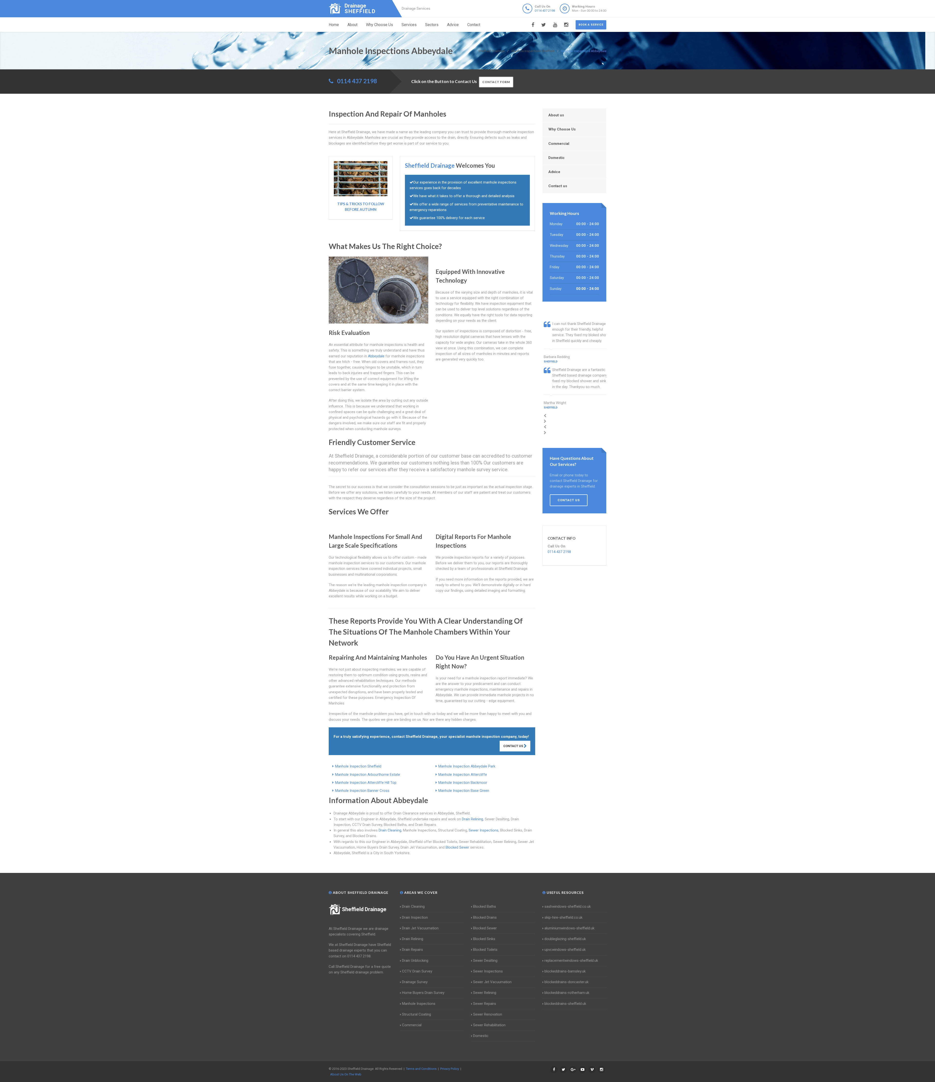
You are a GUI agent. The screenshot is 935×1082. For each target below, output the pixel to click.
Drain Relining (472, 819)
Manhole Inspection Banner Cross (362, 790)
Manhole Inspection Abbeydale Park (466, 766)
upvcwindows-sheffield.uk (565, 949)
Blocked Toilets (485, 949)
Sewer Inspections (483, 830)
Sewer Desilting (485, 960)
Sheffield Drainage (364, 909)
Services (409, 24)
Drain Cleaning (390, 830)
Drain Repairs (412, 949)
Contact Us (513, 746)
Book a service (591, 24)
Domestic (556, 158)
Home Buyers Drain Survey (423, 992)
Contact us (557, 186)
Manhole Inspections (418, 1003)
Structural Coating (416, 1014)
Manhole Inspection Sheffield (358, 766)
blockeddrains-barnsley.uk (565, 971)
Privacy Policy (449, 1069)
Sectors (432, 24)
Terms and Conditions (421, 1069)
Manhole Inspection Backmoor (462, 782)
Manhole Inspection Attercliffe (462, 774)
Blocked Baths (484, 906)
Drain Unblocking (415, 960)
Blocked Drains (485, 917)
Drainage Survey (415, 982)
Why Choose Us (379, 24)
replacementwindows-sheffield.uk (571, 960)
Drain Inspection (415, 917)
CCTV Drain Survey (417, 971)
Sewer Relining (484, 992)
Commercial (558, 143)
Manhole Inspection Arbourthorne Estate (367, 774)
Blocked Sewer (457, 847)
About (352, 24)
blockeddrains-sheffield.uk (565, 1003)
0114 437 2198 (545, 10)
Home (334, 24)
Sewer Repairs (484, 1003)
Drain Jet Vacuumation (420, 928)
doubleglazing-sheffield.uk (565, 939)
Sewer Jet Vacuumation (492, 982)
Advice (453, 24)
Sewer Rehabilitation (489, 1025)
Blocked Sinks (484, 939)
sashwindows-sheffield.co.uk (567, 906)
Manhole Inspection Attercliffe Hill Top (365, 782)
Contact (473, 24)
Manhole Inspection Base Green (463, 790)
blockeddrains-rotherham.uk (566, 992)
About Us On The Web (345, 1074)
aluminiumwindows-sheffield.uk (569, 928)
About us (556, 115)
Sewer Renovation (487, 1014)
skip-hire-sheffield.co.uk (563, 917)
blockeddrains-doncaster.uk (566, 982)
